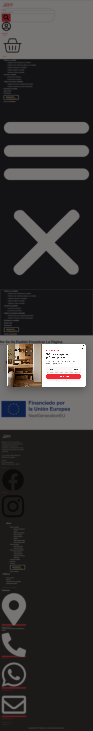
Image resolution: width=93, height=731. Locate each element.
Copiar (76, 369)
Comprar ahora (64, 376)
